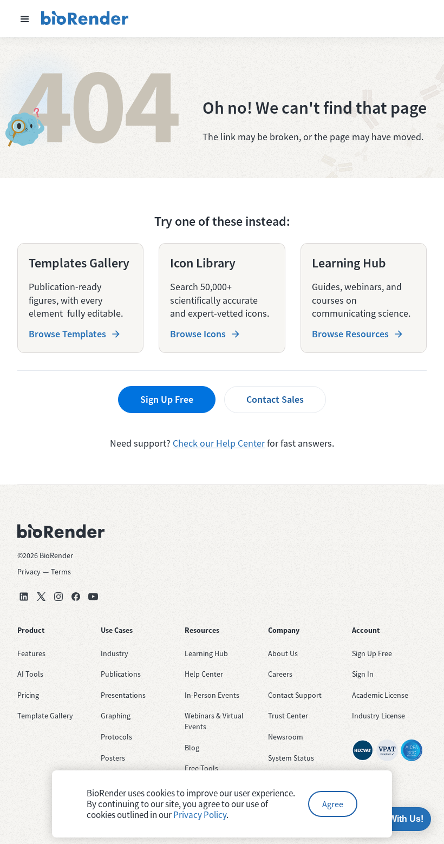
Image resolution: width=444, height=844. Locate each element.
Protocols (116, 737)
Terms (61, 572)
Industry (114, 653)
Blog (192, 748)
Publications (121, 674)
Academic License (380, 695)
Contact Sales (275, 399)
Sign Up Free (166, 399)
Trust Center (288, 716)
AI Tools (30, 674)
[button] (25, 18)
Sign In (363, 674)
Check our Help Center (219, 443)
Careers (280, 674)
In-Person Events (212, 695)
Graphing (115, 716)
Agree (332, 804)
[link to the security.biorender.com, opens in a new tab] (363, 750)
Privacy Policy (199, 815)
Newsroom (285, 737)
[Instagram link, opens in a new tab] (58, 596)
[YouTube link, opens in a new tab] (93, 596)
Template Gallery (45, 716)
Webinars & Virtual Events (214, 721)
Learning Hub (206, 653)
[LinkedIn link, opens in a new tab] (23, 596)
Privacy (29, 572)
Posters (113, 758)
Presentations (123, 695)
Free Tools (201, 768)
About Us (283, 653)
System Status (291, 758)
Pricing (28, 695)
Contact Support (295, 695)
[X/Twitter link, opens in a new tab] (41, 596)
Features (31, 653)
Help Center (204, 674)
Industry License (378, 716)
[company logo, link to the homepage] (85, 18)
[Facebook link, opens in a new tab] (75, 596)
